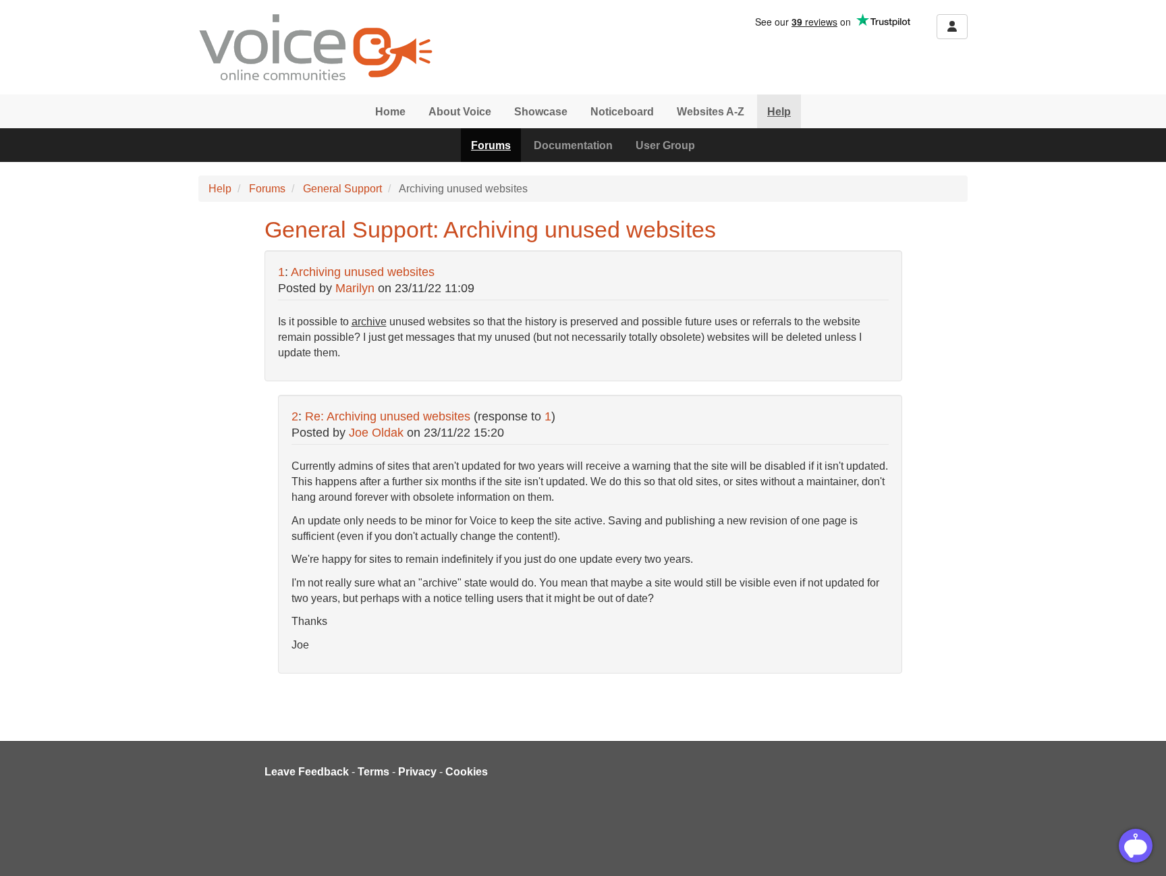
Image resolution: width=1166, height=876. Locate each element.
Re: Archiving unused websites (387, 416)
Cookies (466, 771)
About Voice (459, 111)
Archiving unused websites (363, 272)
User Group (665, 145)
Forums (491, 145)
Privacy (417, 771)
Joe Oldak (376, 432)
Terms (373, 771)
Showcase (540, 111)
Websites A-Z (710, 111)
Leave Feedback (307, 771)
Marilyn (354, 288)
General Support (342, 188)
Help (779, 111)
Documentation (573, 145)
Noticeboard (622, 111)
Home (390, 111)
